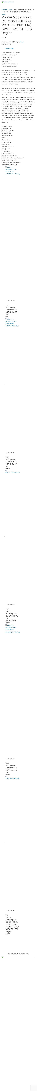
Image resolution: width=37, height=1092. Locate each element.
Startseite (4, 9)
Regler (10, 9)
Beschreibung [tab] (9, 48)
